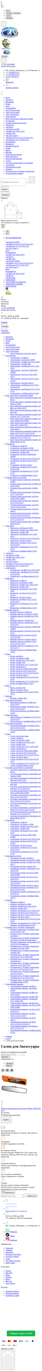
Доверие (9, 18)
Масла (8, 150)
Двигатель (10, 125)
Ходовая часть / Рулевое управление (20, 171)
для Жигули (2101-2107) (15, 131)
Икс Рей (9, 1273)
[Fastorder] (2, 1102)
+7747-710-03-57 (12, 77)
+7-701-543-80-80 (8, 64)
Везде (8, 98)
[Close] (2, 312)
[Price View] (12, 1070)
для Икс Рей (10, 133)
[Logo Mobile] (6, 54)
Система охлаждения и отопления (19, 163)
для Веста (9, 127)
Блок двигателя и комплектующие (19, 119)
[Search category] (2, 94)
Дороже (9, 1066)
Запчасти (9, 100)
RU (3, 227)
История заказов (12, 1293)
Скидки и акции (12, 1256)
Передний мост (12, 157)
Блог (8, 11)
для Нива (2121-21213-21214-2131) (19, 138)
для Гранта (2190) (12, 129)
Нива (8, 1275)
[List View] (7, 1070)
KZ (8, 234)
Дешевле (5, 1057)
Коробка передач (12, 146)
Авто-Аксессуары (13, 110)
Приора (9, 1277)
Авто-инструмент (13, 112)
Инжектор (10, 144)
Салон (8, 161)
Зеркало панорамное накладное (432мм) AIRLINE (21, 1109)
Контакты (9, 1252)
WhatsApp (10, 82)
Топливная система (13, 167)
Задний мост (11, 142)
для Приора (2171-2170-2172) (17, 140)
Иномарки (10, 102)
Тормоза (9, 169)
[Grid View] (3, 1070)
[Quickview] (2, 1100)
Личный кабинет (12, 1291)
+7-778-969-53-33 (12, 75)
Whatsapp (13, 1232)
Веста (8, 1279)
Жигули (9, 1281)
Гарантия (9, 1248)
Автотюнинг (11, 117)
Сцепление (10, 165)
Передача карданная (14, 154)
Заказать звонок (12, 88)
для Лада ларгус (12, 136)
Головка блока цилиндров (16, 123)
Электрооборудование (14, 173)
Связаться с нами (12, 1295)
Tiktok (12, 1236)
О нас (9, 15)
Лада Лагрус (11, 1283)
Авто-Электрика (12, 115)
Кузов (8, 104)
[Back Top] (8, 1360)
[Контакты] (4, 60)
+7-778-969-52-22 (12, 72)
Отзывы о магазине (13, 13)
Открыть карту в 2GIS (21, 1333)
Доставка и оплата (13, 1261)
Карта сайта (10, 1263)
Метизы (9, 152)
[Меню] (4, 24)
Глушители (10, 121)
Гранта (8, 1271)
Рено (7, 106)
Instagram (13, 1240)
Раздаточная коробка (14, 159)
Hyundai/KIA (11, 108)
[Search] (2, 92)
